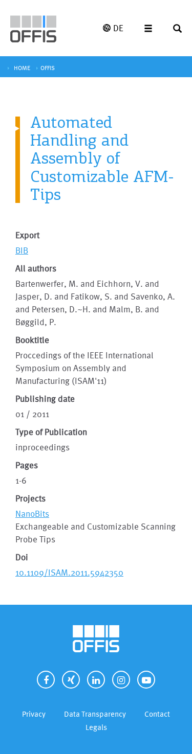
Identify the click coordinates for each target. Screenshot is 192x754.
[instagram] (121, 680)
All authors (35, 268)
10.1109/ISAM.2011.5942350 (69, 572)
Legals (96, 727)
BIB (21, 250)
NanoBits (32, 513)
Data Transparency (95, 714)
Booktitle (32, 340)
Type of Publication (51, 432)
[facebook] (46, 680)
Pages (26, 465)
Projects (30, 498)
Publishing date (45, 398)
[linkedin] (96, 680)
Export (27, 235)
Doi (21, 557)
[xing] (71, 680)
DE (118, 28)
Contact (157, 714)
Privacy (34, 714)
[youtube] (146, 680)
